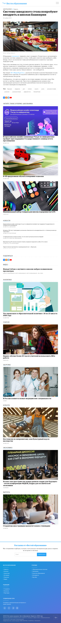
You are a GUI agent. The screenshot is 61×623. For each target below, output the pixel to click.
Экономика (35, 571)
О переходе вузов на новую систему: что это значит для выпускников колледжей (23, 236)
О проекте (6, 589)
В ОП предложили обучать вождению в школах (23, 176)
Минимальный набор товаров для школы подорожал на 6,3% (29, 212)
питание (30, 88)
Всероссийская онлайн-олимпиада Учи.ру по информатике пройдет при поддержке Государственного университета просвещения (28, 139)
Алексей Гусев (37, 91)
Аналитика (7, 573)
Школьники (7, 9)
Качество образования (15, 238)
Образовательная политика (39, 569)
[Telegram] (8, 98)
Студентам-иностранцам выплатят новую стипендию (26, 526)
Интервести (35, 575)
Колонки (6, 571)
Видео (5, 579)
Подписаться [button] (41, 554)
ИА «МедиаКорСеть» (18, 72)
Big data (34, 577)
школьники (6, 91)
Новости (6, 569)
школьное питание (16, 91)
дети (24, 88)
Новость (16, 9)
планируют (15, 56)
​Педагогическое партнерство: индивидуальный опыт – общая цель (19, 247)
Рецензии (6, 577)
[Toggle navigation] (57, 3)
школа (42, 88)
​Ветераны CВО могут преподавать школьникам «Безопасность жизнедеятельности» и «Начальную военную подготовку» (29, 230)
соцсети (36, 88)
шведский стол (27, 91)
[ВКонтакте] (4, 98)
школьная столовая (51, 88)
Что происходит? (14, 243)
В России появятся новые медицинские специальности (27, 398)
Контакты (6, 591)
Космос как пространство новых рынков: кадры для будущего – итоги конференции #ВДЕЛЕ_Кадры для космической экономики (30, 483)
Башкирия (9, 88)
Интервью (6, 575)
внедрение (17, 88)
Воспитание (12, 233)
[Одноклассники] (6, 98)
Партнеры (6, 593)
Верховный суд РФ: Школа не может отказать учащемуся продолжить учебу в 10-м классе (25, 241)
